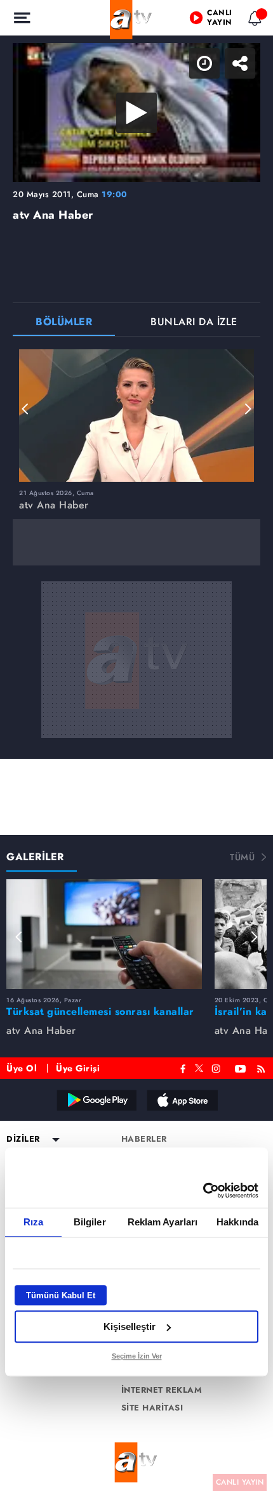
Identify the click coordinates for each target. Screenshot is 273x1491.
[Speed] (217, 20)
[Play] (136, 745)
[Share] (252, 20)
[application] (136, 745)
